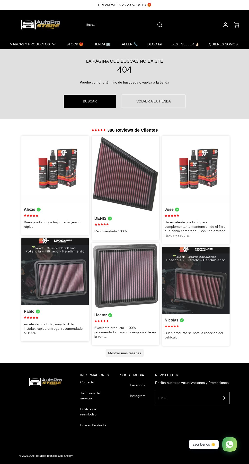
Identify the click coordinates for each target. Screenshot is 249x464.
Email (163, 398)
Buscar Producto (93, 425)
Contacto (87, 382)
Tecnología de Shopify (60, 455)
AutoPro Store (37, 455)
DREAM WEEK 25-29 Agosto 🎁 (124, 5)
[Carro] (234, 24)
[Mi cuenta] (223, 24)
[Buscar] (157, 24)
